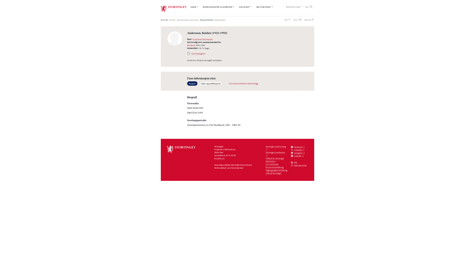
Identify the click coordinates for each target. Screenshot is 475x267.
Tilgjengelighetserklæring (276, 170)
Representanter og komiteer (217, 7)
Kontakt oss (219, 158)
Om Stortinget (263, 7)
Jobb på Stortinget (273, 173)
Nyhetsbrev (271, 161)
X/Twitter (298, 150)
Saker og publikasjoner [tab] (211, 83)
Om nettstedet (272, 164)
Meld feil (307, 20)
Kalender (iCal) (300, 165)
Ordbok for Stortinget (275, 158)
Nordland (191, 45)
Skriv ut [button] (296, 20)
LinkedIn (297, 156)
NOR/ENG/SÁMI (293, 7)
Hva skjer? (244, 7)
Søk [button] (307, 7)
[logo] (174, 8)
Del (286, 20)
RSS (295, 162)
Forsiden (172, 20)
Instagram (298, 153)
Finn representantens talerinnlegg (243, 83)
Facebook (298, 147)
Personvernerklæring (275, 167)
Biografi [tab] (192, 83)
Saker (193, 7)
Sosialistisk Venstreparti (202, 39)
